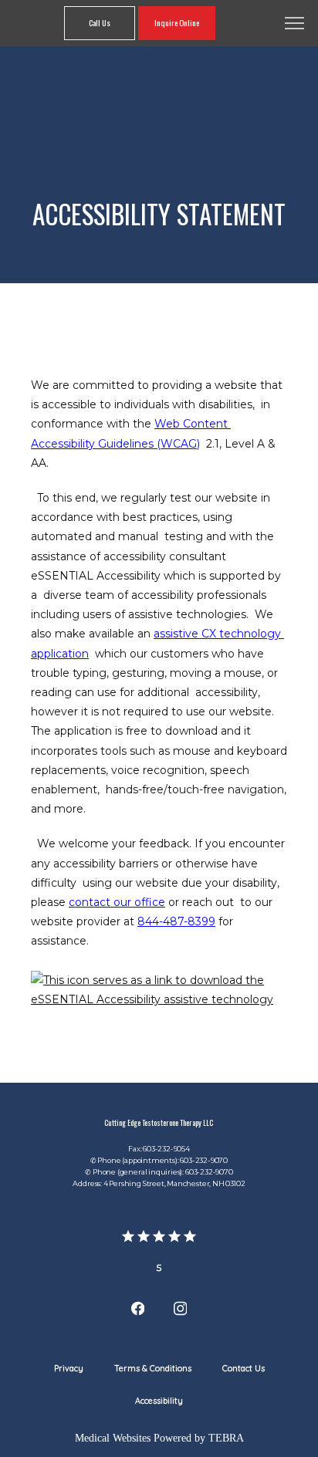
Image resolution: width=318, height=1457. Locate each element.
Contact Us (243, 1368)
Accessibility (159, 1400)
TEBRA (226, 1438)
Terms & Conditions (152, 1368)
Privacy (68, 1368)
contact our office (117, 902)
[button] (294, 24)
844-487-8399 (176, 921)
